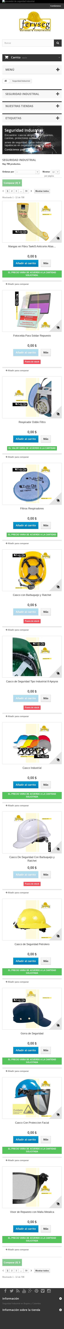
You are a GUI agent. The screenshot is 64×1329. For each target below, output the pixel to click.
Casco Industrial (32, 767)
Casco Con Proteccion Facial (32, 1122)
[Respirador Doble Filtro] (32, 397)
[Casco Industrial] (32, 743)
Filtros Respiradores (32, 508)
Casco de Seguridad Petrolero (32, 944)
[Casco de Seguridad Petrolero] (32, 919)
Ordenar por (8, 172)
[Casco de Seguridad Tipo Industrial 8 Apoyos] (32, 656)
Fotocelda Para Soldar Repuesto (32, 335)
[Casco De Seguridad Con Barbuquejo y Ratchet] (32, 832)
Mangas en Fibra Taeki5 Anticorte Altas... (32, 246)
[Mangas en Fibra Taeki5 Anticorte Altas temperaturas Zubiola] (32, 221)
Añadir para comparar (18, 284)
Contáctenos (55, 6)
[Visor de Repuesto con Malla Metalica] (32, 1187)
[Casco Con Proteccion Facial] (32, 1098)
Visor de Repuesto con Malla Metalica (32, 1211)
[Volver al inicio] (6, 81)
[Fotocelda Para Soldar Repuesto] (32, 311)
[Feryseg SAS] (32, 21)
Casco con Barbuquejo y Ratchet (32, 595)
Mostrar (46, 172)
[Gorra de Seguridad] (32, 1008)
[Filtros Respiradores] (32, 483)
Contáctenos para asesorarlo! (22, 149)
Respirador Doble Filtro (32, 422)
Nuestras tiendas (19, 106)
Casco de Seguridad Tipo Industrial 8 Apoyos (32, 681)
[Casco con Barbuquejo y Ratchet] (32, 570)
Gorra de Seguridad (32, 1033)
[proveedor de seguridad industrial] (32, 1)
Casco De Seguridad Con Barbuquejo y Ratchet (32, 859)
